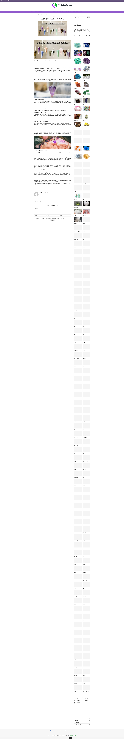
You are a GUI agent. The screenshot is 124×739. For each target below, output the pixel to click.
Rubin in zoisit (76, 540)
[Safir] (78, 544)
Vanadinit (75, 667)
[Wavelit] (86, 671)
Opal (74, 453)
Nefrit (75, 421)
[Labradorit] (86, 338)
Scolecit (84, 556)
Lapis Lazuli (76, 350)
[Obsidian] (78, 425)
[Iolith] (86, 314)
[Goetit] (78, 275)
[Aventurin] (86, 92)
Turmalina (84, 651)
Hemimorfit (84, 302)
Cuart (75, 215)
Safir (74, 548)
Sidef (83, 588)
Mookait (84, 405)
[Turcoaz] (78, 648)
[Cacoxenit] (78, 132)
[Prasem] (86, 481)
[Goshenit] (78, 283)
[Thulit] (86, 632)
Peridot (75, 461)
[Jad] (78, 322)
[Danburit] (78, 219)
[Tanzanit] (86, 624)
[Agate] (78, 53)
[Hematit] (78, 299)
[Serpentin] (86, 568)
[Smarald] (78, 592)
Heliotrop (84, 294)
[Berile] (78, 108)
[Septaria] (86, 560)
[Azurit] (86, 100)
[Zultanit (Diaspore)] (86, 687)
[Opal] (78, 449)
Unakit (75, 659)
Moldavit (75, 405)
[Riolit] (86, 505)
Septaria (84, 564)
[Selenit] (78, 560)
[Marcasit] (86, 378)
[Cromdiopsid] (78, 203)
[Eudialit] (86, 243)
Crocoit (84, 199)
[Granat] (86, 283)
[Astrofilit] (86, 84)
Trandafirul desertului (86, 643)
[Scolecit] (86, 552)
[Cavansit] (86, 148)
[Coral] (78, 188)
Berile (75, 112)
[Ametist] (86, 61)
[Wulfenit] (86, 679)
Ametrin (75, 72)
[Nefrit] (78, 418)
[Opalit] (86, 449)
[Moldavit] (78, 402)
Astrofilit (84, 88)
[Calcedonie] (78, 140)
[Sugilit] (86, 616)
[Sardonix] (86, 544)
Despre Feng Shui (62, 11)
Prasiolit (75, 493)
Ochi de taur (85, 437)
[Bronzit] (78, 124)
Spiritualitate (72, 11)
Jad (74, 326)
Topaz (75, 643)
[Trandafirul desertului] (86, 640)
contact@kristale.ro (46, 19)
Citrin (75, 183)
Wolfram (75, 683)
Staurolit (75, 612)
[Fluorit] (78, 259)
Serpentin (84, 572)
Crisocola (84, 191)
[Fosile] (86, 259)
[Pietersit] (86, 473)
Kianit (83, 334)
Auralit (75, 96)
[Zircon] (78, 687)
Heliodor (75, 294)
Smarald (75, 596)
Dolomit (84, 231)
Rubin (75, 532)
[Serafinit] (78, 568)
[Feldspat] (78, 251)
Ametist (84, 64)
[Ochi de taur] (86, 433)
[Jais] (86, 322)
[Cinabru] (86, 172)
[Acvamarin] (78, 45)
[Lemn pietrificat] (78, 354)
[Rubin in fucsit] (86, 529)
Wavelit (84, 675)
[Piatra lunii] (86, 465)
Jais (83, 326)
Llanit (83, 366)
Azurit (83, 104)
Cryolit (84, 207)
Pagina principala (31, 11)
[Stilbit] (78, 616)
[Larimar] (86, 346)
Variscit (84, 667)
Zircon (75, 691)
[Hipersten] (86, 306)
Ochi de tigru (76, 445)
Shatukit (75, 580)
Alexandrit (84, 56)
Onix (83, 445)
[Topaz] (78, 640)
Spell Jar (67, 11)
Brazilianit (84, 120)
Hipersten (84, 310)
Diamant (84, 223)
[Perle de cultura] (86, 457)
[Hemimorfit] (86, 299)
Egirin (83, 239)
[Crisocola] (86, 188)
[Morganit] (78, 410)
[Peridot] (78, 457)
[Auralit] (78, 92)
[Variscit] (86, 663)
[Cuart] (78, 211)
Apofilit (84, 80)
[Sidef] (86, 584)
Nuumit (84, 421)
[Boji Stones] (78, 116)
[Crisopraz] (78, 195)
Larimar (84, 350)
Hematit (75, 302)
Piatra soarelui (76, 477)
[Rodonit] (78, 521)
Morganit (75, 413)
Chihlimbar (75, 175)
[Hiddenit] (78, 306)
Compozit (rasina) (85, 183)
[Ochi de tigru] (78, 441)
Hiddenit (75, 310)
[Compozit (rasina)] (86, 180)
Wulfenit (84, 683)
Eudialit (84, 247)
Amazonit (75, 64)
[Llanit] (86, 362)
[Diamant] (86, 219)
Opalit (84, 453)
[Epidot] (78, 243)
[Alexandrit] (86, 53)
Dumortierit (76, 239)
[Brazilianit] (86, 116)
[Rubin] (78, 529)
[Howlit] (78, 314)
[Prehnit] (86, 489)
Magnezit (84, 374)
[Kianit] (86, 330)
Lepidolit (84, 358)
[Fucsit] (78, 267)
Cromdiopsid (76, 207)
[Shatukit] (78, 576)
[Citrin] (78, 180)
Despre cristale (55, 11)
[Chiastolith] (86, 164)
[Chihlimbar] (78, 172)
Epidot (75, 247)
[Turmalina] (86, 648)
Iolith (83, 318)
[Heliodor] (78, 291)
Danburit (75, 223)
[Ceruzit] (86, 156)
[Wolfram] (78, 679)
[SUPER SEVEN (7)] (78, 624)
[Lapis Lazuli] (78, 346)
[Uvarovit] (86, 656)
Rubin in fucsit (85, 532)
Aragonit (75, 88)
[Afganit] (86, 45)
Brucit (83, 128)
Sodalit (75, 604)
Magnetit (75, 374)
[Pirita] (78, 481)
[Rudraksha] (86, 537)
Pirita (75, 485)
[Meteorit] (78, 394)
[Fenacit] (86, 251)
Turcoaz (75, 651)
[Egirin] (86, 235)
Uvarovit (84, 659)
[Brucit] (86, 124)
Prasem (84, 485)
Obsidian (75, 429)
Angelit (84, 72)
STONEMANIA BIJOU (73, 735)
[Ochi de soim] (78, 433)
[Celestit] (78, 156)
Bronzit (75, 128)
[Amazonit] (78, 61)
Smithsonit (84, 596)
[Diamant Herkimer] (78, 227)
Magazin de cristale (38, 11)
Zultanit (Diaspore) (86, 691)
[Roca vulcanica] (78, 513)
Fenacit (84, 255)
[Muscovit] (86, 410)
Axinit (75, 104)
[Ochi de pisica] (86, 425)
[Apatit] (78, 76)
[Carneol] (78, 148)
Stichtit (84, 612)
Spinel (84, 604)
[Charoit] (78, 164)
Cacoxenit (75, 136)
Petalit (75, 469)
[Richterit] (78, 505)
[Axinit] (78, 100)
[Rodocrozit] (86, 513)
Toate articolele (82, 722)
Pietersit (84, 477)
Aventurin (84, 96)
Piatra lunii (84, 469)
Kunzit (75, 342)
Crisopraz (75, 199)
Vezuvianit (75, 675)
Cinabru (84, 175)
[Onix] (86, 441)
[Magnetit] (78, 370)
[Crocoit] (86, 195)
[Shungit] (78, 584)
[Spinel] (86, 600)
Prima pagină (36, 14)
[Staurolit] (78, 608)
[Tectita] (78, 632)
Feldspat (75, 255)
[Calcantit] (86, 132)
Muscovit (84, 413)
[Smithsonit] (86, 592)
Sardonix (84, 548)
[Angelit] (86, 69)
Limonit (75, 366)
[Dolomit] (86, 227)
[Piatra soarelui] (78, 473)
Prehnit (84, 493)
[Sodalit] (78, 600)
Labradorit (84, 342)
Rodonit (75, 524)
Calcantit (84, 136)
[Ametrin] (78, 69)
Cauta (88, 17)
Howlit (75, 318)
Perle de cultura (85, 461)
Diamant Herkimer (77, 231)
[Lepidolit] (86, 354)
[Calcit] (86, 140)
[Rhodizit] (86, 497)
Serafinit (75, 572)
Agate (75, 56)
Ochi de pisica (85, 429)
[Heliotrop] (86, 291)
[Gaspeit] (86, 267)
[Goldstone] (86, 275)
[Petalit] (78, 465)
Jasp (74, 334)
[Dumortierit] (78, 235)
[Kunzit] (78, 338)
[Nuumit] (86, 418)
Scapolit (75, 556)
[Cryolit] (86, 203)
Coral (75, 191)
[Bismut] (86, 108)
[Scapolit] (78, 552)
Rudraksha (84, 540)
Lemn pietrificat (76, 358)
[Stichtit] (86, 608)
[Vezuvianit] (78, 671)
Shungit (75, 588)
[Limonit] (78, 362)
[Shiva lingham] (86, 576)
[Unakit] (78, 656)
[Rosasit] (86, 521)
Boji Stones (76, 120)
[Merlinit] (86, 386)
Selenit (75, 564)
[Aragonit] (78, 84)
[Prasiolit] (78, 489)
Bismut (84, 112)
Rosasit (84, 524)
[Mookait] (86, 402)
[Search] (94, 12)
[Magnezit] (86, 370)
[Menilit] (78, 386)
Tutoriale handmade (79, 11)
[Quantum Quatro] (78, 497)
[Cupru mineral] (86, 211)
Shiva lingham (85, 580)
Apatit (75, 80)
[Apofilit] (86, 76)
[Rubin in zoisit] (78, 537)
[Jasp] (78, 330)
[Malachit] (78, 378)
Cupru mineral (85, 215)
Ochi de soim (76, 437)
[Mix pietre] (86, 394)
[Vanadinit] (78, 663)
